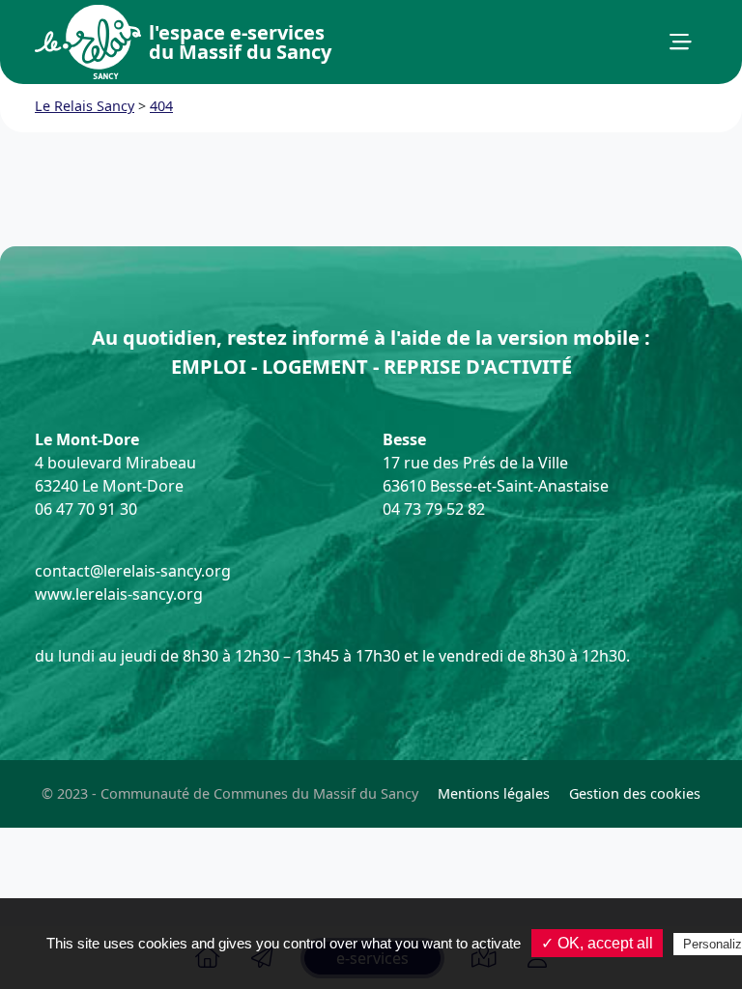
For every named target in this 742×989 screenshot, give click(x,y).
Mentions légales (494, 793)
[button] (680, 42)
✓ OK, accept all (597, 943)
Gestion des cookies (634, 793)
